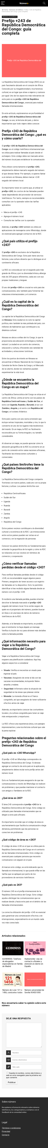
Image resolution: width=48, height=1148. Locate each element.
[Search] (44, 3)
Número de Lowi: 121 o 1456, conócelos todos (12, 991)
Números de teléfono (16, 10)
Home (6, 10)
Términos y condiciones (11, 1128)
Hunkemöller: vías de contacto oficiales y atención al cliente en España (33, 962)
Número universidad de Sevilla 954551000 (34, 991)
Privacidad (6, 1131)
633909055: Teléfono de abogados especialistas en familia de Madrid (12, 962)
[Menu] (3, 3)
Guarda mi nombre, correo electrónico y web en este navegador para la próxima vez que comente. (23, 1075)
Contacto (5, 1135)
